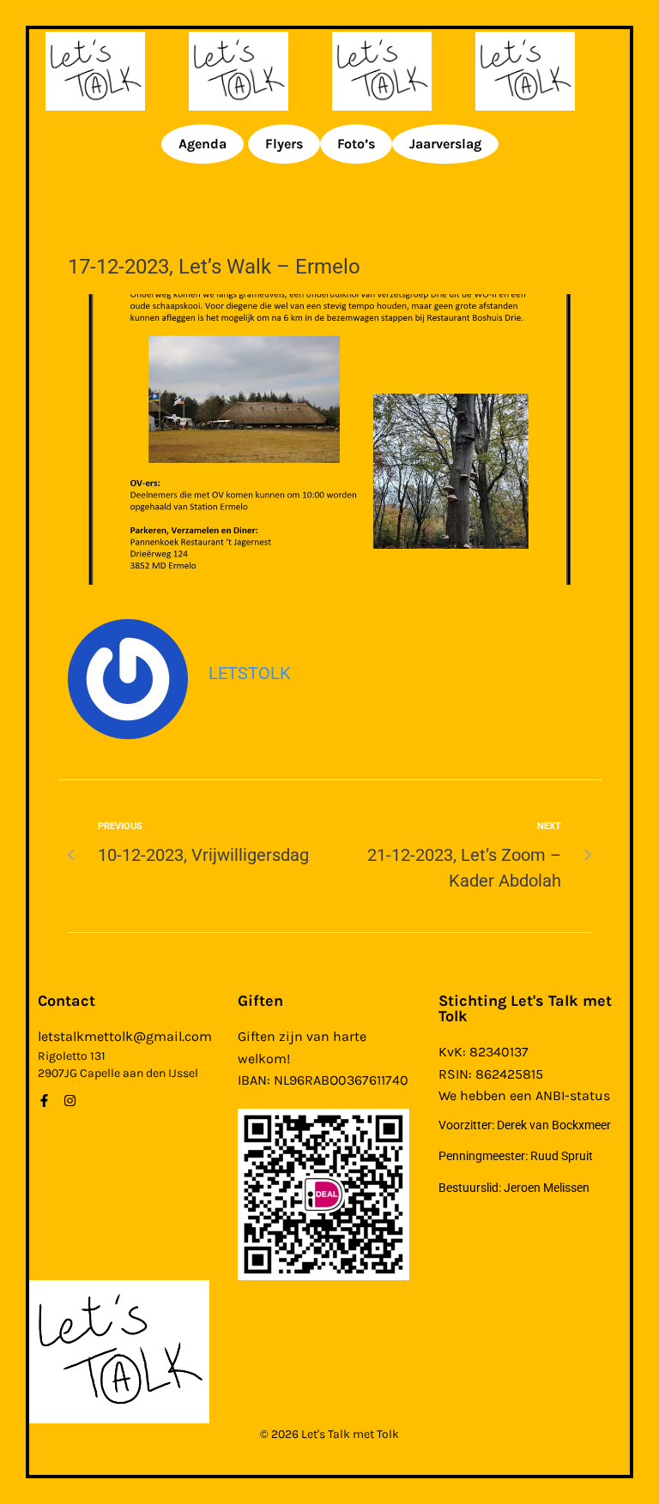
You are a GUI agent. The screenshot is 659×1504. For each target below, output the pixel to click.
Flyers (284, 143)
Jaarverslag (445, 143)
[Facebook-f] (44, 1100)
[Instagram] (69, 1100)
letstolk (250, 673)
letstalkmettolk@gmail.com (125, 1036)
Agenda (202, 143)
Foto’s (356, 143)
